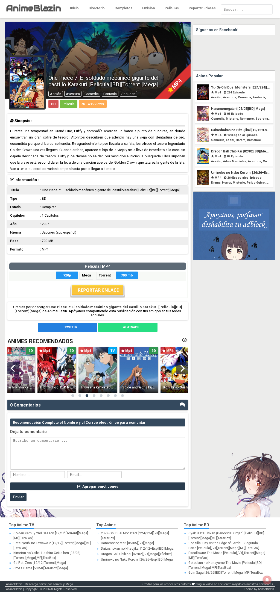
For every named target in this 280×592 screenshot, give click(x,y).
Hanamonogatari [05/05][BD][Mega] (238, 109)
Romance (247, 118)
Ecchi (230, 140)
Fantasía (110, 94)
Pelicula (69, 104)
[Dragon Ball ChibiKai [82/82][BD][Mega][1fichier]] (203, 162)
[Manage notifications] (267, 580)
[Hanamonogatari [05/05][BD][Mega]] (203, 120)
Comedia (91, 94)
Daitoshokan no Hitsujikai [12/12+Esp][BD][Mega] (137, 548)
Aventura (73, 94)
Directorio (97, 8)
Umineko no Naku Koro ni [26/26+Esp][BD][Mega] (137, 559)
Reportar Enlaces (202, 8)
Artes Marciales (234, 161)
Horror (226, 182)
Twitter (70, 327)
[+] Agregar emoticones (97, 486)
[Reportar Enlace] (97, 296)
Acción (55, 94)
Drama (215, 182)
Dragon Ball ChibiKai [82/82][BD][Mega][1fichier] (136, 554)
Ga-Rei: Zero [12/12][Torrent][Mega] (39, 563)
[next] (182, 368)
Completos (123, 8)
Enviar (18, 497)
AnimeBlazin (14, 584)
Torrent (105, 275)
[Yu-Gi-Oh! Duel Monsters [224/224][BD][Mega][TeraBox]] (203, 98)
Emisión (148, 8)
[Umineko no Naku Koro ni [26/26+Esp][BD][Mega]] (203, 184)
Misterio (232, 118)
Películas (172, 8)
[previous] (13, 368)
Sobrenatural (265, 118)
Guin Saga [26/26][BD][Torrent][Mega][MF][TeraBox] (226, 573)
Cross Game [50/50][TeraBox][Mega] (40, 568)
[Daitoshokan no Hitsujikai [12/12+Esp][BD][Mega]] (203, 141)
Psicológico (256, 182)
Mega (86, 275)
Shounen (128, 94)
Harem (240, 140)
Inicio (74, 8)
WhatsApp (130, 327)
